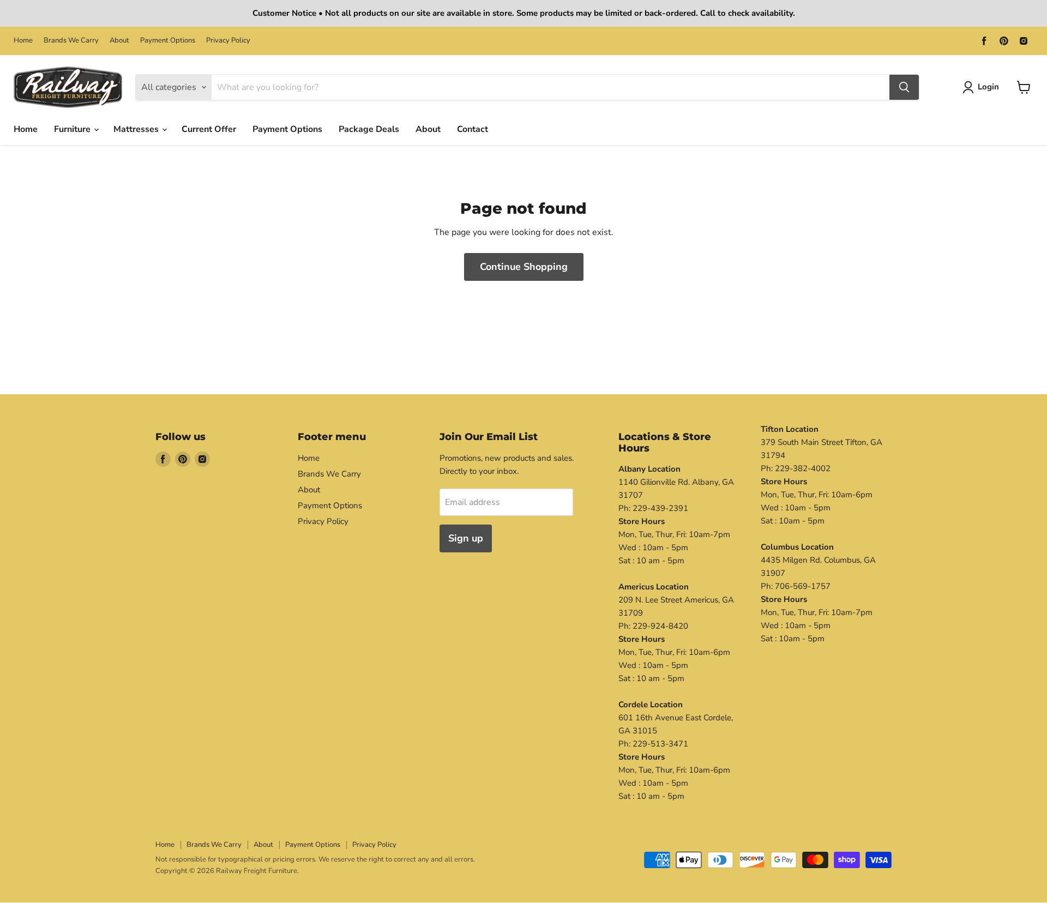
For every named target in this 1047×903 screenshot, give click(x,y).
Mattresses (137, 129)
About (119, 41)
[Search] (904, 87)
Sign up (465, 538)
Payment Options (167, 41)
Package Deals (369, 129)
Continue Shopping (524, 266)
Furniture (73, 129)
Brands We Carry (71, 41)
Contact (472, 129)
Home (23, 41)
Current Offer (209, 129)
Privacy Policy (228, 41)
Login (988, 86)
